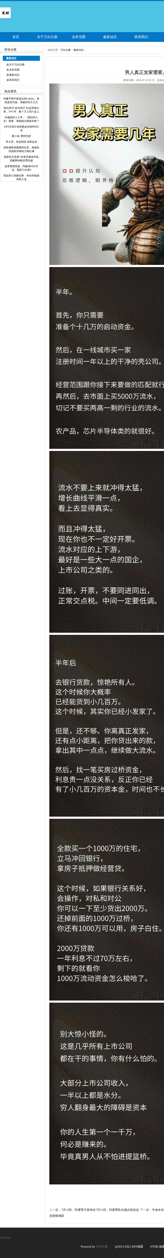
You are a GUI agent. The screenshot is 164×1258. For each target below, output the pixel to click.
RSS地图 (137, 1246)
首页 (15, 37)
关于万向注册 (47, 37)
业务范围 (78, 37)
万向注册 (65, 49)
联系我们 (141, 37)
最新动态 (110, 37)
